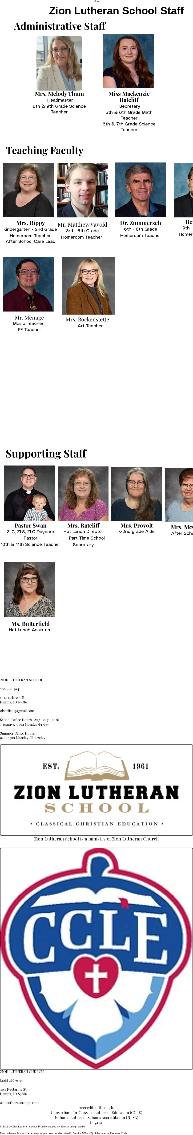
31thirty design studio (72, 1126)
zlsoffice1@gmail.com (17, 710)
